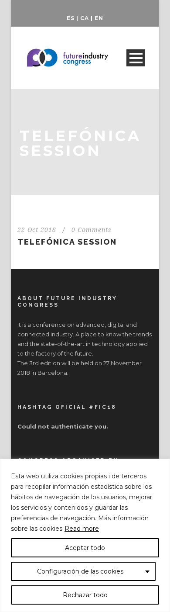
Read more (82, 528)
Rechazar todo (85, 595)
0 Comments (91, 229)
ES (71, 18)
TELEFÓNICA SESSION (67, 241)
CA (84, 18)
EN (99, 18)
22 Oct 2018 (36, 229)
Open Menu (135, 57)
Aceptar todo (85, 548)
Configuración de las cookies (80, 571)
